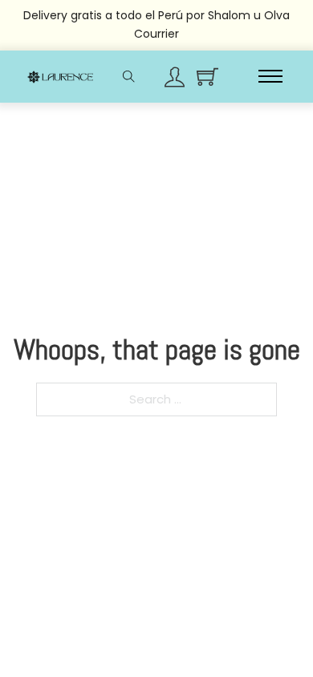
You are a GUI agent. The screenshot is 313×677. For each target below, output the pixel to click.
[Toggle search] (128, 76)
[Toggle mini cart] (207, 76)
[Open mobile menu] (270, 76)
